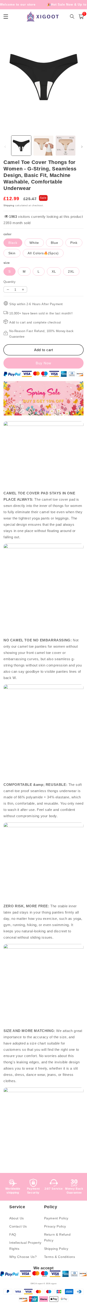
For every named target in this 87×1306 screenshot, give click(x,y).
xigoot (53, 1283)
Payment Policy (56, 1218)
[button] (81, 17)
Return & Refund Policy (57, 1237)
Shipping (8, 205)
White (34, 243)
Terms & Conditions (59, 1257)
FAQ (12, 1234)
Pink (73, 243)
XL (54, 271)
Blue (54, 243)
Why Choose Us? (23, 1257)
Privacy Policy (55, 1226)
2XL (71, 271)
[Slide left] (5, 147)
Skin (12, 253)
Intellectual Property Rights (25, 1245)
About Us (16, 1218)
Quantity (9, 282)
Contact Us (18, 1226)
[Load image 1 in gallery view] (21, 145)
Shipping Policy (56, 1248)
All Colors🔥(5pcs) (43, 253)
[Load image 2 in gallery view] (43, 145)
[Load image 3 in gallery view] (65, 145)
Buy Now (43, 363)
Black (12, 243)
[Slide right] (82, 147)
